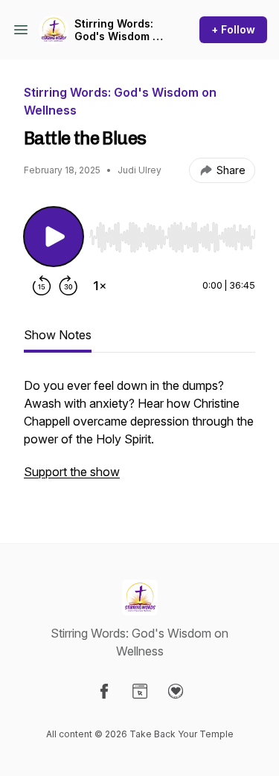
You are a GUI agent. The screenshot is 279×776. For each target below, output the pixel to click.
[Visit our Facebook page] (104, 691)
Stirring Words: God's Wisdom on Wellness (120, 30)
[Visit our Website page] (139, 691)
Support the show (72, 471)
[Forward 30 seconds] (68, 285)
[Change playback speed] (100, 285)
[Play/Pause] (53, 236)
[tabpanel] (139, 436)
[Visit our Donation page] (175, 691)
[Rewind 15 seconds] (41, 285)
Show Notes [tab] (58, 334)
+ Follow (233, 29)
